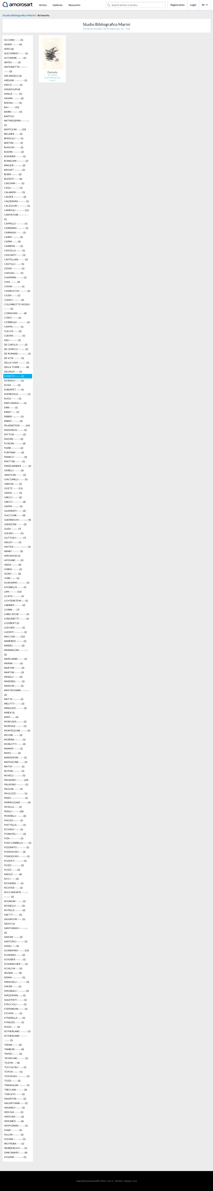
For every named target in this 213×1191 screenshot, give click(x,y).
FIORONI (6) (14, 443)
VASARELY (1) (14, 1107)
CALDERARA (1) (16, 201)
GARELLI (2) (14, 470)
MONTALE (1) (15, 726)
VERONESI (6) (14, 1121)
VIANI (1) (13, 1130)
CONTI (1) (12, 317)
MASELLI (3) (13, 676)
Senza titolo (52, 75)
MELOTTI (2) (14, 703)
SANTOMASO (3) (16, 930)
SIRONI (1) (12, 986)
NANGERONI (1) (15, 757)
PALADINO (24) (16, 779)
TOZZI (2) (12, 1080)
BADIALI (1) (13, 102)
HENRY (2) (13, 551)
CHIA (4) (12, 281)
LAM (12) (12, 591)
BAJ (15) (11, 107)
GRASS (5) (13, 492)
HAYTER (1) (17, 546)
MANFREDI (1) (15, 641)
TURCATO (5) (14, 1094)
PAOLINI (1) (13, 788)
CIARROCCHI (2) (17, 290)
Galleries (58, 4)
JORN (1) (11, 578)
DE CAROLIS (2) (15, 344)
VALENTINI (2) (15, 1098)
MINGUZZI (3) (15, 708)
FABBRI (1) (14, 416)
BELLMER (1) (13, 133)
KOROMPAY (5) (16, 582)
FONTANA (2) (14, 452)
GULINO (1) (13, 533)
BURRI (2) (12, 174)
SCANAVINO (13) (16, 950)
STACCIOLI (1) (15, 1004)
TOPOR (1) (13, 1071)
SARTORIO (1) (15, 941)
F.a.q (135, 1181)
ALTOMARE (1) (15, 57)
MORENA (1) (14, 739)
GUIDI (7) (12, 528)
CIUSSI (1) (12, 295)
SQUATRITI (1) (15, 999)
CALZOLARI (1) (17, 205)
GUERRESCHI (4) (17, 519)
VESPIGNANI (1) (16, 1125)
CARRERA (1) (13, 246)
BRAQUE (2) (14, 165)
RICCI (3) (11, 878)
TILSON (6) (12, 1062)
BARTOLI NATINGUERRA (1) (16, 120)
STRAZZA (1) (14, 1022)
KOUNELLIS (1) (15, 587)
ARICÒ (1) (13, 84)
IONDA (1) (13, 569)
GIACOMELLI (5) (16, 479)
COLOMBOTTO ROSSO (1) (17, 306)
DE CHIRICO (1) (16, 349)
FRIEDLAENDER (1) (17, 465)
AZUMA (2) (13, 98)
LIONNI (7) (11, 609)
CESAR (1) (14, 268)
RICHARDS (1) (13, 883)
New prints (74, 4)
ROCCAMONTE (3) (16, 894)
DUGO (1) (12, 398)
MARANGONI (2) (16, 652)
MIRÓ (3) (11, 717)
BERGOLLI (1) (13, 138)
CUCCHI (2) (12, 331)
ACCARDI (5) (13, 39)
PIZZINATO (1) (16, 847)
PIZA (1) (13, 838)
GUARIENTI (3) (15, 510)
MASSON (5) (13, 685)
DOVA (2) (12, 385)
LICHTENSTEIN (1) (16, 600)
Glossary (128, 1181)
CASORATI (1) (14, 255)
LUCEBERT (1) (11, 623)
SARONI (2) (13, 937)
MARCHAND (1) (15, 658)
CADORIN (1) (14, 183)
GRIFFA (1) (13, 506)
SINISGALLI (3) (16, 981)
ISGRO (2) (12, 573)
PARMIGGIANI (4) (17, 802)
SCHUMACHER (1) (16, 963)
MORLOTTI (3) (14, 744)
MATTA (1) (13, 699)
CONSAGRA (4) (15, 313)
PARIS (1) (16, 797)
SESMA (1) (14, 977)
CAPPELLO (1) (15, 223)
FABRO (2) (13, 421)
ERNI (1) (11, 407)
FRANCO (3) (15, 456)
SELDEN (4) (13, 972)
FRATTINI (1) (14, 461)
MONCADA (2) (15, 721)
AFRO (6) (9, 48)
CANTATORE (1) (16, 217)
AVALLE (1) (13, 93)
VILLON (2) (13, 1134)
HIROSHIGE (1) (12, 555)
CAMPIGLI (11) (16, 210)
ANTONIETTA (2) (15, 69)
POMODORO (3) (15, 851)
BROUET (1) (14, 169)
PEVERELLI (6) (15, 815)
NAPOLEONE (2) (15, 762)
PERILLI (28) (14, 811)
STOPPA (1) (13, 1013)
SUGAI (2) (12, 1026)
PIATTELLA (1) (15, 824)
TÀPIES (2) (13, 1053)
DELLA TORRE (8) (16, 367)
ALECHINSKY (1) (16, 53)
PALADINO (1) (16, 784)
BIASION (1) (13, 147)
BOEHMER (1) (15, 156)
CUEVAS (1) (14, 335)
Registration (177, 4)
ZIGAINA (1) (15, 1157)
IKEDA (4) (12, 564)
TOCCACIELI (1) (15, 1067)
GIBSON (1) (13, 483)
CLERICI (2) (14, 299)
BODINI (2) (14, 151)
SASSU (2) (11, 945)
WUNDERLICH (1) (15, 1148)
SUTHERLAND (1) (17, 1031)
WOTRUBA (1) (14, 1143)
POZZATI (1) (15, 860)
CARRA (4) (12, 241)
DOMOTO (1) (14, 376)
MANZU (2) (14, 645)
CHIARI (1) (14, 286)
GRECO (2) (13, 497)
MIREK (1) (9, 712)
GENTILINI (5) (15, 474)
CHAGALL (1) (13, 272)
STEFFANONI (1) (15, 1008)
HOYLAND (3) (13, 560)
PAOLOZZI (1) (15, 793)
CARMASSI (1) (15, 232)
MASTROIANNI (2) (17, 692)
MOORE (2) (13, 735)
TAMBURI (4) (14, 1049)
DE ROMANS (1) (17, 353)
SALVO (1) (9, 923)
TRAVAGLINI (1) (16, 1085)
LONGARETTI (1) (16, 618)
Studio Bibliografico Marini (18, 15)
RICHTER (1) (13, 887)
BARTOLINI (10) (15, 129)
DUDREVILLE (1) (17, 394)
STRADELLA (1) (14, 1017)
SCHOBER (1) (15, 959)
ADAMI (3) (13, 44)
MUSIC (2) (12, 753)
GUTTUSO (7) (15, 537)
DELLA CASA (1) (16, 362)
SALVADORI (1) (14, 919)
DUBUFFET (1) (14, 389)
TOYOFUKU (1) (16, 1076)
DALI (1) (12, 340)
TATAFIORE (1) (16, 1058)
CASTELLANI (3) (16, 259)
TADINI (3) (13, 1044)
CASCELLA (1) (14, 250)
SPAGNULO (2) (16, 990)
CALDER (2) (15, 196)
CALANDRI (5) (14, 192)
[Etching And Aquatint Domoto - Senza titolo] (52, 54)
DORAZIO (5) (14, 380)
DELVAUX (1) (13, 371)
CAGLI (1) (13, 187)
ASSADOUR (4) (12, 89)
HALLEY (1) (12, 542)
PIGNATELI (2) (15, 833)
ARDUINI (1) (15, 80)
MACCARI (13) (14, 636)
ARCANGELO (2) (13, 75)
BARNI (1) (13, 111)
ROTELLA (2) (14, 910)
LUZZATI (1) (15, 632)
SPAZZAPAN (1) (15, 995)
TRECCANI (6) (15, 1089)
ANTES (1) (12, 62)
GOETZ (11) (13, 488)
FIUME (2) (13, 447)
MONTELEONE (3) (17, 730)
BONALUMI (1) (16, 160)
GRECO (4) (15, 501)
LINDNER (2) (14, 605)
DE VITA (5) (14, 358)
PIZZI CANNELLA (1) (17, 842)
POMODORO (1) (17, 856)
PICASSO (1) (13, 829)
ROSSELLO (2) (14, 905)
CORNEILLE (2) (17, 322)
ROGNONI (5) (15, 901)
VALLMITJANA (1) (16, 1103)
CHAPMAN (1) (15, 277)
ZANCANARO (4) (15, 1152)
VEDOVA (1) (13, 1112)
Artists (43, 4)
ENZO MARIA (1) (15, 403)
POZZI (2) (14, 865)
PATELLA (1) (13, 806)
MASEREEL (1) (14, 681)
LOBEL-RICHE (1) (16, 614)
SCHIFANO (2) (14, 954)
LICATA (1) (14, 596)
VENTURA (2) (14, 1116)
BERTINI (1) (13, 142)
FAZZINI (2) (13, 438)
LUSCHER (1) (14, 627)
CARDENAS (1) (16, 228)
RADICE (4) (13, 874)
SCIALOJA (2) (13, 968)
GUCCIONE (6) (14, 515)
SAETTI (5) (13, 914)
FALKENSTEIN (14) (17, 425)
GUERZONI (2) (15, 524)
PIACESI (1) (13, 820)
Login (193, 4)
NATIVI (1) (14, 766)
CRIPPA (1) (13, 326)
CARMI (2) (13, 237)
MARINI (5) (13, 663)
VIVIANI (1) (14, 1139)
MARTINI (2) (14, 667)
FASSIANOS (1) (15, 429)
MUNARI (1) (13, 748)
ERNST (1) (11, 412)
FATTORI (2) (15, 434)
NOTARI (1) (14, 770)
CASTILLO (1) (14, 263)
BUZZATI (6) (13, 178)
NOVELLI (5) (14, 775)
